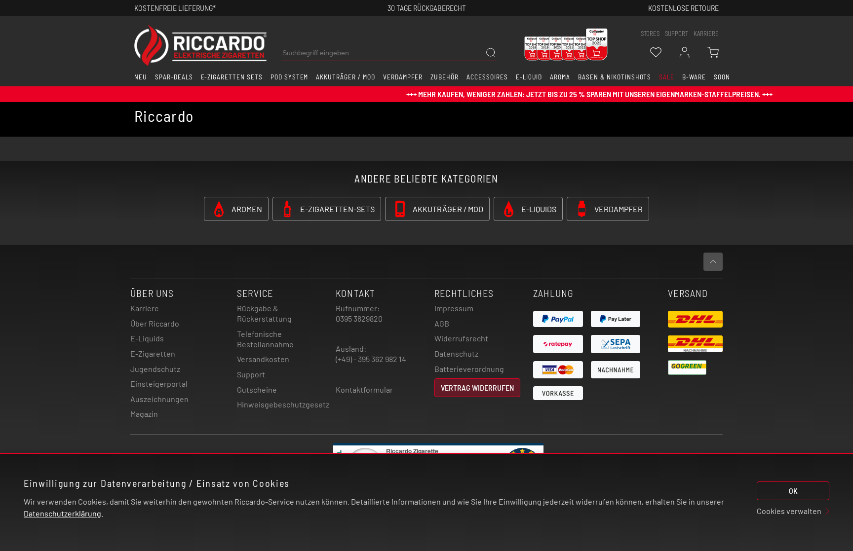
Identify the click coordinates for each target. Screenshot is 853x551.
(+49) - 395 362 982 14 (371, 359)
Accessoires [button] (487, 77)
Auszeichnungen (159, 399)
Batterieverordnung (469, 368)
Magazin (144, 413)
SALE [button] (666, 77)
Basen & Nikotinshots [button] (614, 77)
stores (650, 33)
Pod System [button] (290, 77)
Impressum (453, 308)
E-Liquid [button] (529, 77)
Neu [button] (140, 77)
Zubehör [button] (444, 77)
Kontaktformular (364, 389)
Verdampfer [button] (403, 77)
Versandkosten (263, 359)
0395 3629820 (359, 318)
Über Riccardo (154, 323)
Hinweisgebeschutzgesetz (283, 404)
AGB (441, 323)
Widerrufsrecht (461, 338)
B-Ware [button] (694, 77)
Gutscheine (257, 389)
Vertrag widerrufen (477, 387)
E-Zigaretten (152, 353)
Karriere (706, 33)
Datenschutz (456, 353)
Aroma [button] (560, 77)
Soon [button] (722, 77)
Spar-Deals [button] (174, 77)
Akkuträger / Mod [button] (345, 77)
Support (251, 374)
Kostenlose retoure (683, 7)
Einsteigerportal (159, 383)
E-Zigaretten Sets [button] (232, 77)
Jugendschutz (155, 368)
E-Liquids (147, 338)
